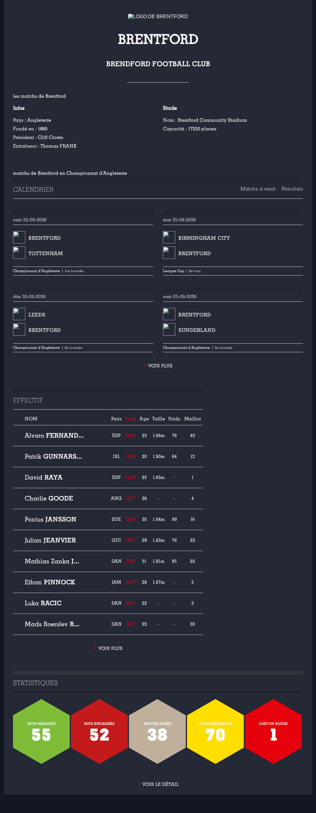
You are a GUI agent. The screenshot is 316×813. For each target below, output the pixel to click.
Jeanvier (50, 540)
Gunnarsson (54, 456)
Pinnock (50, 582)
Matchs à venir (258, 189)
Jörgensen (54, 561)
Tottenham (45, 253)
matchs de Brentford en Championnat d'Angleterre (70, 173)
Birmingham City (204, 238)
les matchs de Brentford (39, 96)
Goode (49, 498)
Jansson (51, 519)
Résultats (292, 189)
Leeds (36, 315)
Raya (44, 477)
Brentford (44, 238)
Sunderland (196, 330)
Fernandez (54, 435)
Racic (43, 603)
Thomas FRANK (58, 146)
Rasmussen (54, 624)
